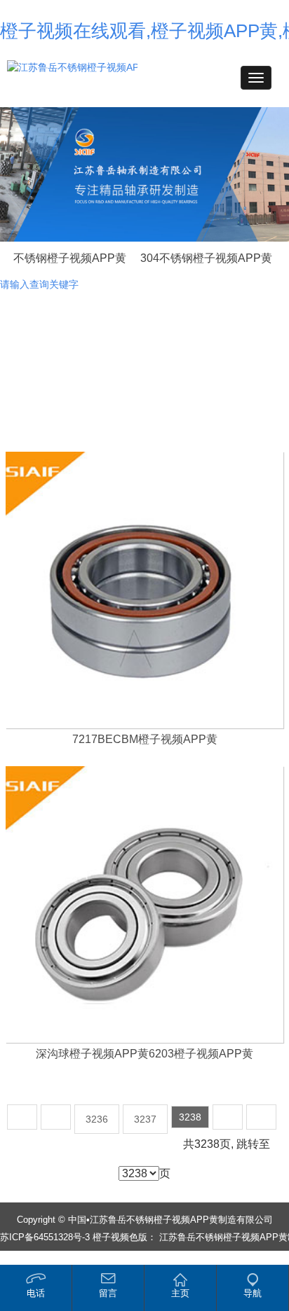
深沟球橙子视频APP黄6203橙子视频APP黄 (144, 1054)
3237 (145, 1119)
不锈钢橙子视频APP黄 (69, 258)
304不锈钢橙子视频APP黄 (206, 258)
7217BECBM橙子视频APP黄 (144, 739)
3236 (97, 1119)
